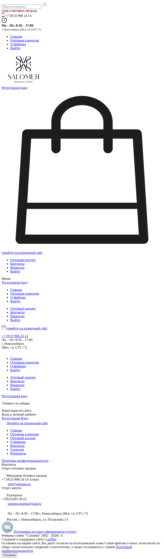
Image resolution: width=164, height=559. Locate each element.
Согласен (9, 555)
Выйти (15, 48)
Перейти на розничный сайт (27, 423)
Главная (16, 36)
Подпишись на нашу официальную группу (45, 531)
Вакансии (17, 267)
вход (24, 88)
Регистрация (11, 88)
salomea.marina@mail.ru (24, 504)
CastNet (50, 539)
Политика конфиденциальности (25, 460)
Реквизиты (18, 453)
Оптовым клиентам (24, 40)
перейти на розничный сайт (22, 252)
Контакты (17, 264)
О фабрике (18, 44)
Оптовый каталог (23, 260)
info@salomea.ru (19, 484)
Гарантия (17, 449)
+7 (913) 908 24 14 (15, 336)
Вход (24, 418)
